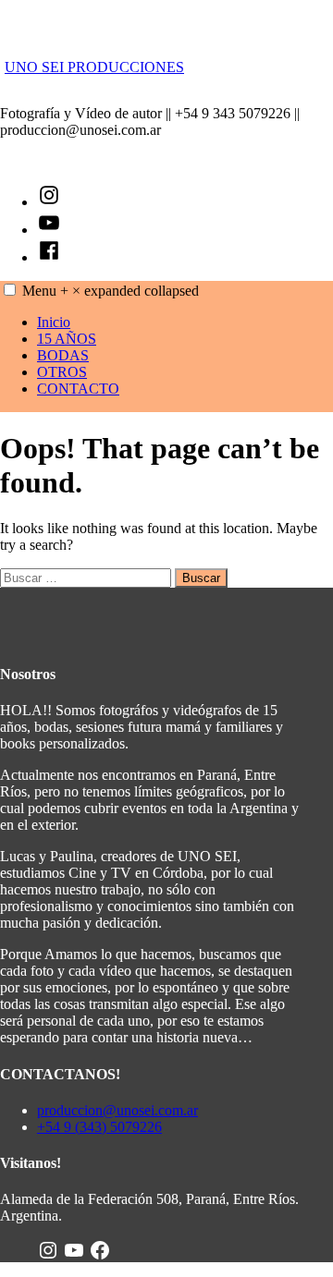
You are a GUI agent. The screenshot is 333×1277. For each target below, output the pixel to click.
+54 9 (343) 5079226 (99, 1127)
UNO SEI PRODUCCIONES (94, 67)
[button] (10, 290)
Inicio (53, 322)
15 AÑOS (66, 339)
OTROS (62, 372)
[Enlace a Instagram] (48, 1253)
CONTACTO (78, 388)
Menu (110, 290)
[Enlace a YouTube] (74, 1253)
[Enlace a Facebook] (100, 1253)
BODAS (63, 355)
